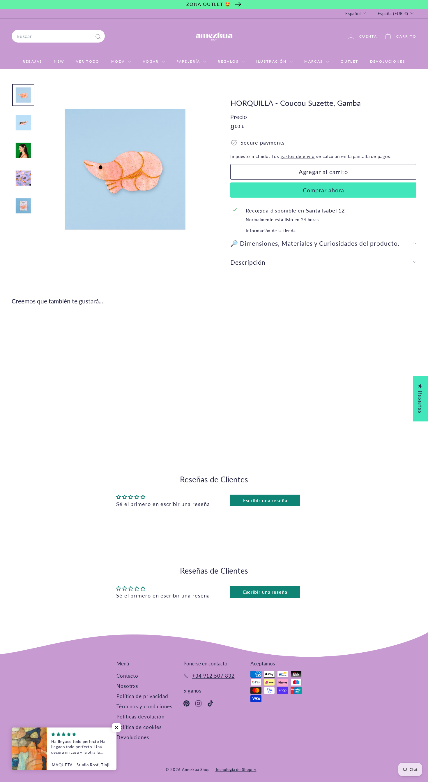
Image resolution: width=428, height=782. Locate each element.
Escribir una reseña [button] (265, 500)
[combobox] (58, 36)
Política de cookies (139, 727)
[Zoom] (125, 169)
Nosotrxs (127, 686)
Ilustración (272, 61)
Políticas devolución (140, 717)
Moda (119, 61)
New (59, 61)
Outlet (349, 61)
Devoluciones (388, 61)
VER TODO (88, 61)
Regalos (229, 61)
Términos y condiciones (144, 706)
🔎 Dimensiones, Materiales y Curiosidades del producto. (314, 243)
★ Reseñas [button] (420, 398)
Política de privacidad (142, 696)
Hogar (151, 61)
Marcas (314, 61)
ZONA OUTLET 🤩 (208, 4)
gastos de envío (298, 156)
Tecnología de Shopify (236, 769)
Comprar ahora (323, 190)
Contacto (127, 676)
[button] (116, 727)
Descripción (248, 262)
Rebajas (33, 61)
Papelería (189, 61)
